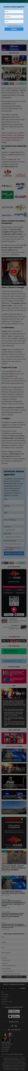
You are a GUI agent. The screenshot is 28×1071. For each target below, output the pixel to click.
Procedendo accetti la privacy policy (15, 26)
